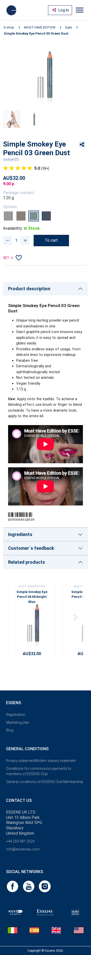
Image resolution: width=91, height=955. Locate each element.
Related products (26, 562)
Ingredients (20, 534)
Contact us (19, 800)
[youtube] (29, 886)
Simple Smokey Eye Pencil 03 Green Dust (36, 33)
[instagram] (44, 886)
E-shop (9, 27)
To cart (51, 240)
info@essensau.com (23, 849)
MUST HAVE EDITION (39, 27)
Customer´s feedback (31, 548)
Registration (15, 715)
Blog (9, 730)
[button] (77, 618)
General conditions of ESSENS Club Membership (44, 782)
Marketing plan (17, 722)
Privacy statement (20, 761)
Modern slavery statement (55, 761)
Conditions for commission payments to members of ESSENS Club (38, 771)
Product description (29, 288)
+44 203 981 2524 (20, 841)
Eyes (68, 27)
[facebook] (13, 886)
